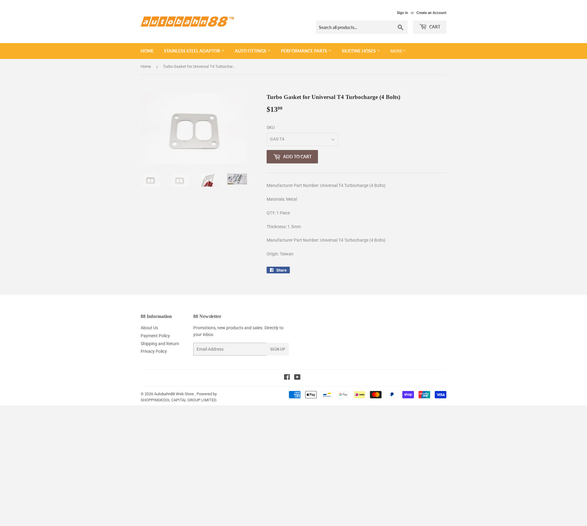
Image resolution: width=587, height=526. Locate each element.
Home (147, 50)
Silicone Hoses (359, 50)
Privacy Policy (154, 351)
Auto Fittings (251, 50)
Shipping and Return (160, 343)
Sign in (402, 13)
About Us (149, 327)
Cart (434, 26)
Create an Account (431, 13)
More (396, 51)
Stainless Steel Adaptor (192, 50)
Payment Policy (155, 335)
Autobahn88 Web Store (174, 394)
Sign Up (277, 349)
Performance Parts (304, 50)
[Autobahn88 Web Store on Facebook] (287, 377)
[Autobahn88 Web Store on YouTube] (297, 377)
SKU (271, 127)
